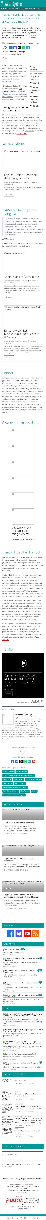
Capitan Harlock (17, 71)
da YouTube (8, 689)
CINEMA (8, 888)
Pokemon (32, 9)
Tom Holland (16, 9)
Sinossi (36, 83)
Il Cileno (5, 1154)
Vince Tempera (20, 783)
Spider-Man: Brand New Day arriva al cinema (29, 1132)
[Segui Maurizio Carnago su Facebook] (3, 742)
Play (9, 694)
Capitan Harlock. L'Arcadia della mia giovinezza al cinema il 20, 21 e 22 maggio (22, 896)
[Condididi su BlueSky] (15, 48)
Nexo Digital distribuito (10, 791)
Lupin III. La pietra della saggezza (14, 795)
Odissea (39, 9)
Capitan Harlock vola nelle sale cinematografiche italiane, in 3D (21, 1000)
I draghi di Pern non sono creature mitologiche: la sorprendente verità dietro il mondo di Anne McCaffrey (28, 1120)
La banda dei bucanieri (33, 634)
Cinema (11, 709)
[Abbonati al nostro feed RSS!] (35, 933)
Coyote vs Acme (21, 1080)
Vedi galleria (18, 540)
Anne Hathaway (6, 9)
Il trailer (36, 106)
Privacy (17, 1179)
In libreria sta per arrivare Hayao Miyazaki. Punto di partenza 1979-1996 (22, 1035)
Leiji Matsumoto (21, 772)
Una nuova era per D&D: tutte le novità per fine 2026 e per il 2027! (28, 1107)
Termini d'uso (8, 1179)
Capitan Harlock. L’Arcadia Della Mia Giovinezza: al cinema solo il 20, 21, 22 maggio (20, 680)
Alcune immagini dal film (35, 90)
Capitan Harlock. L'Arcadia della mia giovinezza (20, 176)
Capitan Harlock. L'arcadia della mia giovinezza (22, 531)
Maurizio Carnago (17, 52)
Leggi (10, 194)
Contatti (39, 1179)
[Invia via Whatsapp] (24, 48)
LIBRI (16, 1091)
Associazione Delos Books (21, 1190)
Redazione (31, 1179)
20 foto (31, 539)
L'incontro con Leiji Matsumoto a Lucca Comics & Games (21, 334)
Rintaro (34, 791)
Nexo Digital (29, 131)
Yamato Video (22, 133)
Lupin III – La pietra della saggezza (19, 822)
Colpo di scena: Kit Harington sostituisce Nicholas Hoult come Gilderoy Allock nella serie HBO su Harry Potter (22, 1022)
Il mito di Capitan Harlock (35, 99)
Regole (23, 1179)
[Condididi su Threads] (19, 48)
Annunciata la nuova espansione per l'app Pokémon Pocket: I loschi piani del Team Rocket (22, 1047)
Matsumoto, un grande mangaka (36, 76)
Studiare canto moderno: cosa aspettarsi (18, 1057)
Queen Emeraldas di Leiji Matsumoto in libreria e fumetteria (21, 964)
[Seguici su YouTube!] (27, 933)
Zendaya (25, 9)
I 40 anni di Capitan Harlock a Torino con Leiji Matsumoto (20, 976)
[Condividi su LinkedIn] (28, 48)
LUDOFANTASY (19, 1104)
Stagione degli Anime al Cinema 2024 (15, 787)
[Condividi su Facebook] (11, 48)
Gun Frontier (25, 791)
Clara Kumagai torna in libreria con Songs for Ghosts (23, 1067)
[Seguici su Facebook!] (10, 933)
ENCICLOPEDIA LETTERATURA (23, 1116)
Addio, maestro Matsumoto (21, 277)
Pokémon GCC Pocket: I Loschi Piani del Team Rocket (21, 1165)
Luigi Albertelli (25, 637)
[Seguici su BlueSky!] (19, 933)
